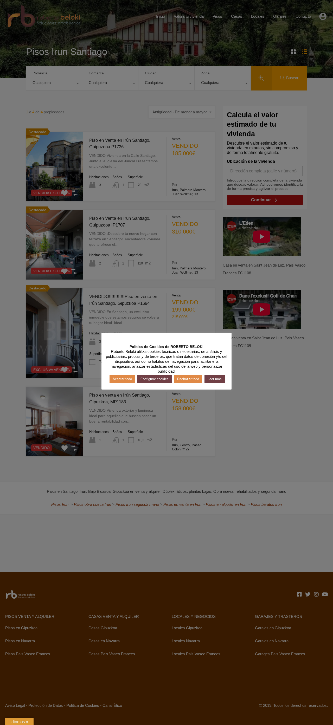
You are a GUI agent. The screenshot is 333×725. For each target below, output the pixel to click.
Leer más (215, 379)
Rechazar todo (188, 379)
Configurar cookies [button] (154, 379)
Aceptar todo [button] (122, 379)
